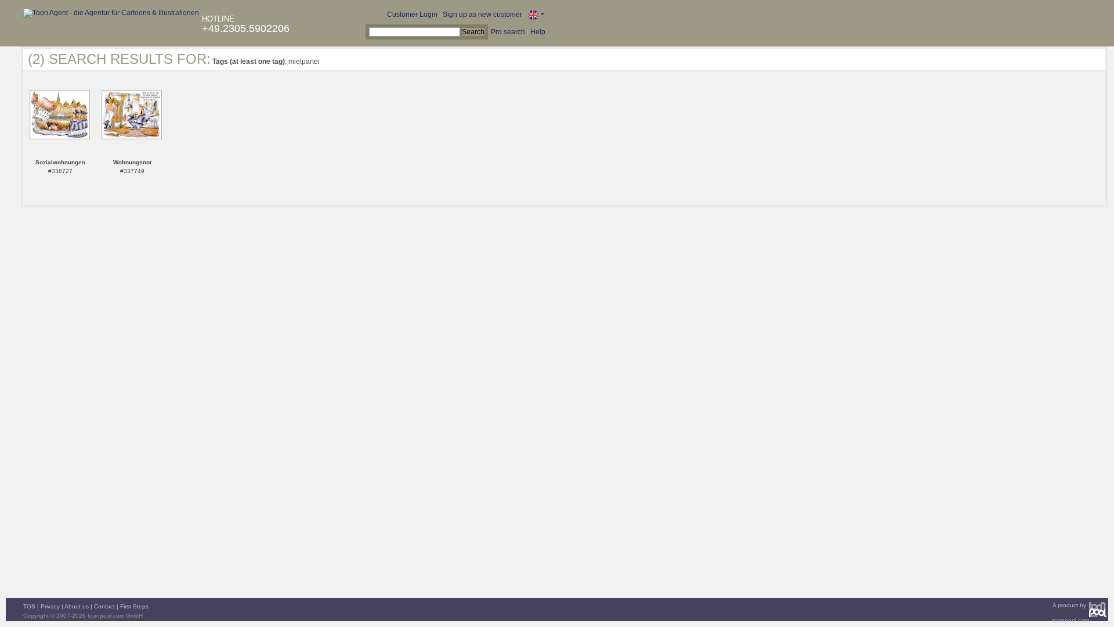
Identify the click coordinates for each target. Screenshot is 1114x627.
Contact (104, 606)
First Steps (134, 606)
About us (76, 606)
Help (537, 32)
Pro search (508, 32)
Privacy (50, 606)
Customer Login (412, 14)
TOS (29, 606)
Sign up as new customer (482, 14)
